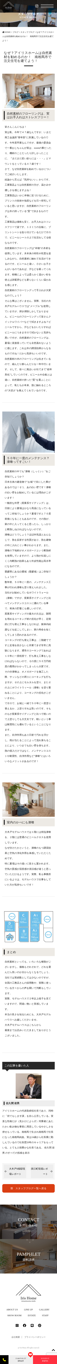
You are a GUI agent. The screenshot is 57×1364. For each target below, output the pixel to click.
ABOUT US (12, 1309)
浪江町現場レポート (39, 1171)
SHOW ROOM (14, 1315)
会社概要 (15, 1337)
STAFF (45, 1315)
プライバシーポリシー (35, 1337)
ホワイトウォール (38, 592)
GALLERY (44, 1309)
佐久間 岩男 (12, 1103)
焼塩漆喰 (46, 832)
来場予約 (45, 1359)
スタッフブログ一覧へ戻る (30, 1188)
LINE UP (28, 1309)
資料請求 (21, 1359)
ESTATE (32, 1315)
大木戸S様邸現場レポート (17, 1171)
